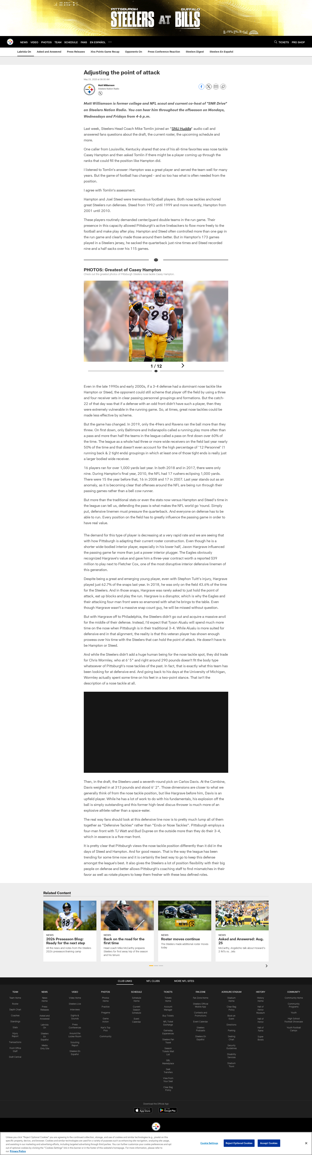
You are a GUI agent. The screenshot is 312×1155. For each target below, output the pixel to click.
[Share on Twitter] (209, 88)
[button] (156, 732)
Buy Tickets (168, 1015)
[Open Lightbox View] (156, 329)
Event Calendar (200, 1021)
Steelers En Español (45, 1036)
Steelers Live (75, 1003)
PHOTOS (105, 992)
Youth (294, 1012)
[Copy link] (223, 87)
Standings (15, 1021)
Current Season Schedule (136, 1009)
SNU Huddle (181, 128)
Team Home (15, 997)
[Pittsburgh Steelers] (156, 1127)
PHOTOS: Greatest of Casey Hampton (122, 269)
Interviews (75, 1009)
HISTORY (260, 992)
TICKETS (168, 992)
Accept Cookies (269, 1143)
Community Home (294, 997)
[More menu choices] (110, 42)
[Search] (275, 41)
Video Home (75, 997)
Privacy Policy (18, 1151)
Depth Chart (15, 1009)
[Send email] (216, 88)
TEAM (15, 992)
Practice (105, 1006)
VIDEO (75, 992)
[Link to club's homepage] (10, 41)
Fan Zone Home (200, 997)
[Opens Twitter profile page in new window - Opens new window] (100, 93)
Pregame (105, 1012)
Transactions (15, 1042)
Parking (231, 1030)
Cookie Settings (209, 1143)
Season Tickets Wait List (168, 1051)
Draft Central (15, 1057)
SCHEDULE (136, 992)
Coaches (15, 1015)
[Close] (306, 1143)
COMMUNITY (293, 992)
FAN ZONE (200, 992)
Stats (15, 1027)
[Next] (183, 365)
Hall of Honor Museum (260, 1009)
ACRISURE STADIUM (231, 992)
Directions (231, 1024)
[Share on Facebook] (201, 88)
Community (105, 1036)
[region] (156, 1143)
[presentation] (267, 966)
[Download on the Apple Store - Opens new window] (143, 1111)
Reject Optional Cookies (239, 1143)
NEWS (45, 992)
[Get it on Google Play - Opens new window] (168, 1112)
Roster (15, 1003)
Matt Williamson (106, 85)
